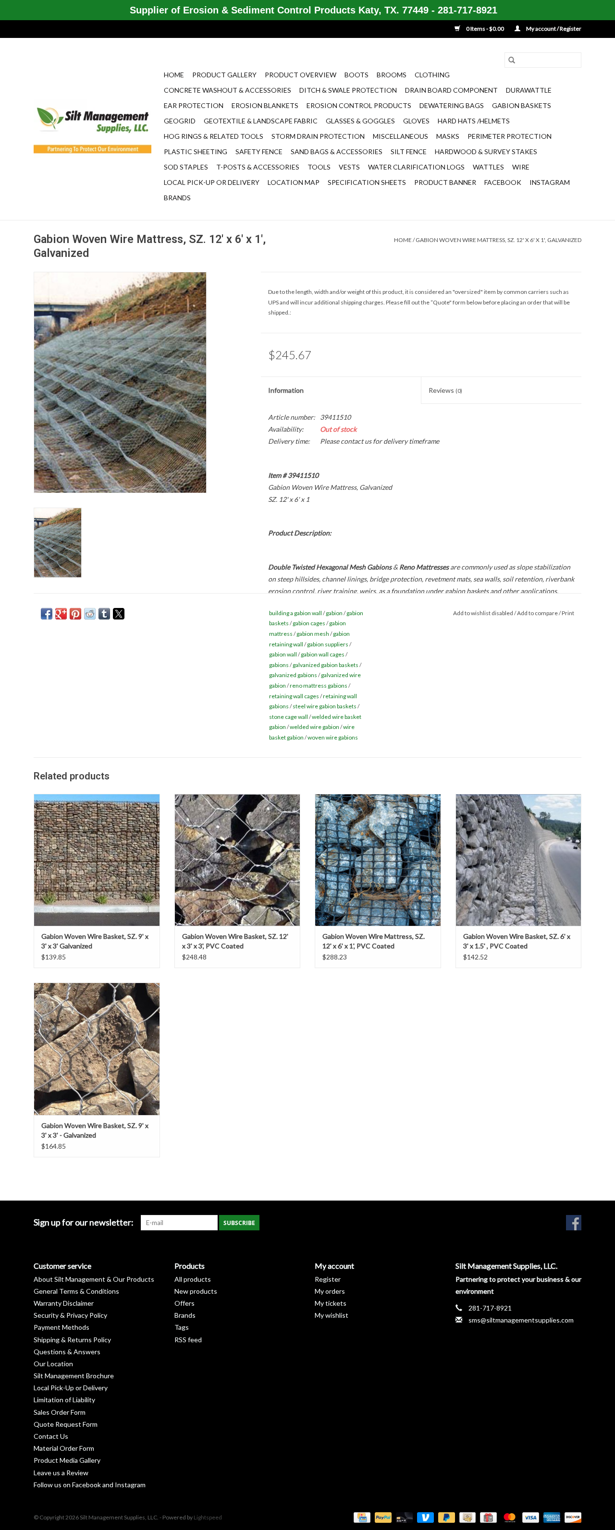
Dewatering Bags (451, 105)
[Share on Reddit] (90, 613)
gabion (334, 613)
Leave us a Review (61, 1473)
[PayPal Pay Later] (445, 1516)
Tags (181, 1327)
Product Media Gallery (67, 1460)
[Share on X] (118, 613)
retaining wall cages (294, 696)
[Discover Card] (571, 1516)
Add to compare (538, 613)
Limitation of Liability (64, 1400)
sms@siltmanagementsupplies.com (521, 1320)
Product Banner (445, 182)
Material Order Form (64, 1448)
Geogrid (180, 121)
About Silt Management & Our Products (94, 1279)
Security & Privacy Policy (70, 1315)
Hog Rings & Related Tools (213, 136)
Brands (177, 198)
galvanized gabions (293, 675)
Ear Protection (193, 105)
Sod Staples (186, 167)
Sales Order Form (60, 1412)
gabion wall (283, 654)
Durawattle (529, 90)
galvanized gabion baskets (325, 664)
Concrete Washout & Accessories (227, 90)
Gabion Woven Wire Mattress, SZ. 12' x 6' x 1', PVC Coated (373, 941)
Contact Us (51, 1436)
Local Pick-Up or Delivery (211, 182)
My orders (330, 1291)
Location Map (294, 182)
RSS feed (188, 1340)
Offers (184, 1303)
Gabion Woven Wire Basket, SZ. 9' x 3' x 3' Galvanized (94, 941)
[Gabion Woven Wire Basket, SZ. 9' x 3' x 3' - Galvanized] (97, 1049)
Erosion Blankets (265, 105)
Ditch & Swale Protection (348, 90)
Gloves (416, 121)
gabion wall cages (322, 654)
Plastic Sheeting (195, 151)
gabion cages (309, 623)
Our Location (53, 1364)
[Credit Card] (360, 1516)
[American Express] (550, 1516)
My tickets (330, 1303)
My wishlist (331, 1315)
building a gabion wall (295, 613)
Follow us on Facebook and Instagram (90, 1485)
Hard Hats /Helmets (474, 121)
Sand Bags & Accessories (336, 151)
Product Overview (300, 75)
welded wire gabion (314, 726)
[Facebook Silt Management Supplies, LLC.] (573, 1222)
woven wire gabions (333, 737)
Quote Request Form (66, 1424)
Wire (520, 167)
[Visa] (529, 1516)
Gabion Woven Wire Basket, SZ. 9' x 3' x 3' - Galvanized (94, 1130)
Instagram (549, 182)
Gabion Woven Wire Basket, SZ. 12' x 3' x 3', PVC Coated (235, 941)
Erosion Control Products (359, 105)
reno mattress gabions (318, 685)
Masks (447, 136)
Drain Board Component (451, 90)
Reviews (445, 390)
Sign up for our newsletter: (84, 1222)
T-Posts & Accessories (257, 167)
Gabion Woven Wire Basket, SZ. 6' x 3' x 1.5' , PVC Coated (516, 941)
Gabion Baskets (521, 105)
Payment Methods (61, 1327)
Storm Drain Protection (318, 136)
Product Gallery (224, 75)
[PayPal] (382, 1516)
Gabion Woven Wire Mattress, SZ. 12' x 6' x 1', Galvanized (498, 239)
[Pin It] (75, 613)
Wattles (488, 167)
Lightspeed (208, 1517)
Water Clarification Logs (416, 167)
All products (192, 1279)
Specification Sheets (367, 182)
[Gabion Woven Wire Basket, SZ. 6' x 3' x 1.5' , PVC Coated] (518, 860)
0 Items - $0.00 (485, 28)
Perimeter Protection (509, 136)
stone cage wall (288, 716)
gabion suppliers (327, 644)
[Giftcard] (487, 1516)
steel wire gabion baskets (325, 706)
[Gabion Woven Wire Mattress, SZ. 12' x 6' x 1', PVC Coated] (378, 860)
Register (328, 1279)
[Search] (511, 60)
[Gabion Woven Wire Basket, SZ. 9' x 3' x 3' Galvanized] (97, 860)
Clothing (432, 75)
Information (286, 390)
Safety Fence (259, 151)
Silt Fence (409, 151)
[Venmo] (424, 1516)
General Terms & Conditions (76, 1291)
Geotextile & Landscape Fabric (261, 121)
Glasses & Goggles (360, 121)
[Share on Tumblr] (104, 613)
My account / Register (553, 28)
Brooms (391, 75)
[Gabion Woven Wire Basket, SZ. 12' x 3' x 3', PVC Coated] (237, 860)
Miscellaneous (400, 136)
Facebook (502, 182)
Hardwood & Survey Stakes (486, 151)
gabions (279, 664)
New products (195, 1291)
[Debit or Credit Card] (403, 1516)
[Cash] (466, 1516)
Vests (349, 167)
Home (174, 75)
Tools (319, 167)
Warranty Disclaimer (64, 1303)
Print (568, 613)
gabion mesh (312, 633)
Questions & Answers (67, 1352)
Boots (356, 75)
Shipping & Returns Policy (72, 1340)
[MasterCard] (508, 1516)
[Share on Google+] (61, 613)
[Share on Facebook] (46, 613)
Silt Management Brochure (74, 1376)
